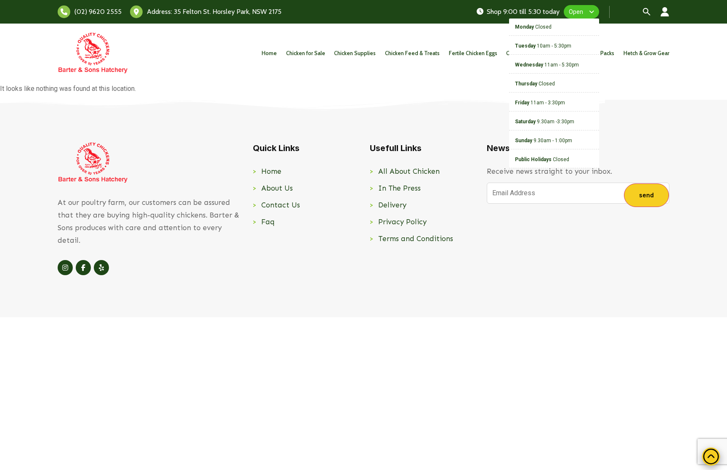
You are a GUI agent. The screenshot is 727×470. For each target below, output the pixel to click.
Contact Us (280, 205)
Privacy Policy (402, 222)
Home (269, 53)
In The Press (399, 188)
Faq (268, 222)
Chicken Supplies (355, 53)
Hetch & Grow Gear (646, 53)
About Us (277, 188)
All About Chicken (409, 171)
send (646, 195)
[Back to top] (711, 456)
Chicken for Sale (305, 53)
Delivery (392, 205)
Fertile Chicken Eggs (473, 53)
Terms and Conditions (415, 238)
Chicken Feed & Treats (412, 53)
